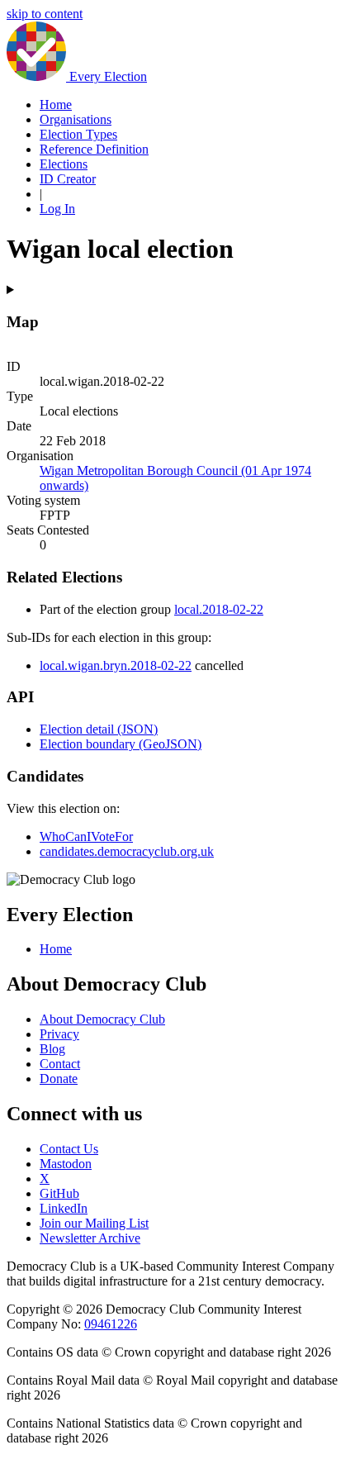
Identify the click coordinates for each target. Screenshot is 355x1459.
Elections (64, 164)
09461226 (110, 1324)
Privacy (59, 1034)
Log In (57, 209)
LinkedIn (64, 1208)
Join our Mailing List (94, 1223)
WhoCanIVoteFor (86, 836)
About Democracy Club (102, 1019)
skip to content (45, 14)
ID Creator (68, 179)
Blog (52, 1049)
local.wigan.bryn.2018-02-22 (116, 665)
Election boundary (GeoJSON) (120, 744)
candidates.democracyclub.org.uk (127, 851)
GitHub (59, 1193)
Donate (59, 1079)
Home (56, 104)
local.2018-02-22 (218, 609)
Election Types (78, 134)
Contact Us (69, 1149)
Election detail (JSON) (99, 729)
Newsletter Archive (90, 1238)
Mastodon (66, 1164)
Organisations (75, 119)
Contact (60, 1064)
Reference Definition (94, 149)
